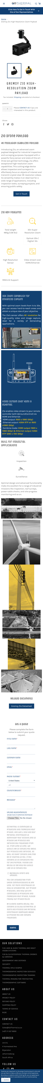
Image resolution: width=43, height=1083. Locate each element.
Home (3, 19)
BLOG (4, 1012)
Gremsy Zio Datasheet (21, 706)
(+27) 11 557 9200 (9, 1031)
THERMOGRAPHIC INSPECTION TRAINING (18, 975)
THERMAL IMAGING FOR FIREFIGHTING (17, 979)
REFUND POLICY (8, 1001)
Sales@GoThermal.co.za (12, 1027)
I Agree (5, 1080)
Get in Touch (21, 194)
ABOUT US (6, 994)
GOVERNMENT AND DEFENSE (14, 960)
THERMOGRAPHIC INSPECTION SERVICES (19, 971)
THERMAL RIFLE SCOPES (12, 968)
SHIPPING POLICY (9, 1005)
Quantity (5, 103)
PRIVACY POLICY (8, 998)
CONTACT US (24, 108)
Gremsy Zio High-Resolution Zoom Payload (19, 22)
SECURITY (6, 964)
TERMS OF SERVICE (10, 1009)
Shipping (17, 97)
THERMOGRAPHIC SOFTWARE (14, 982)
